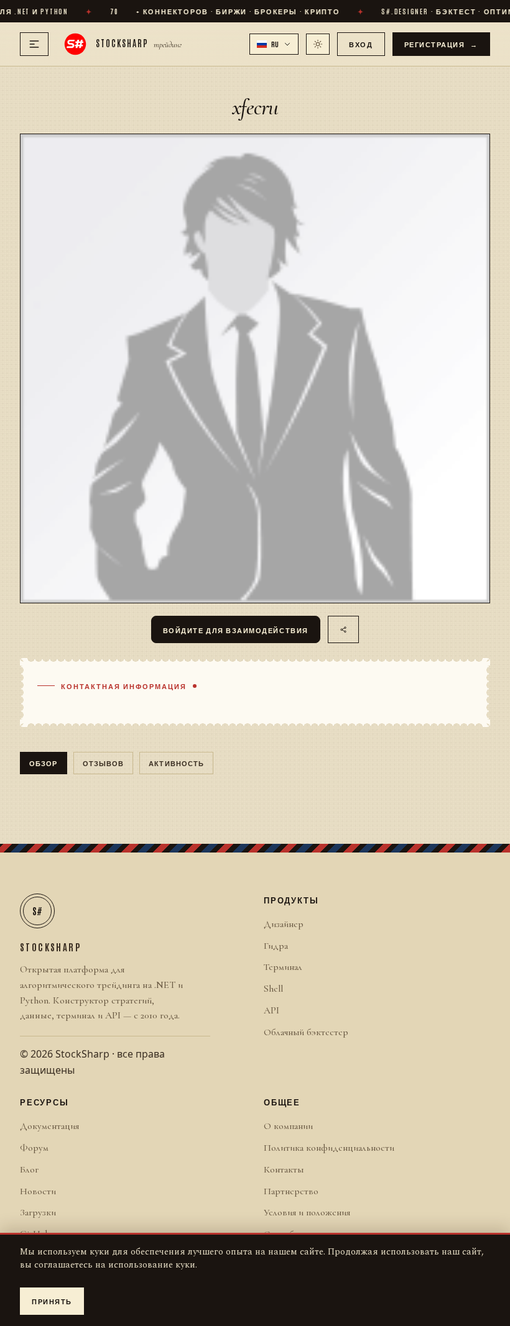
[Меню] (34, 44)
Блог (29, 1169)
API (271, 1010)
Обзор (43, 762)
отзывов (103, 762)
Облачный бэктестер (306, 1032)
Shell (273, 988)
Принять (52, 1300)
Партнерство (291, 1191)
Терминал (283, 966)
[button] (274, 44)
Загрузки (38, 1212)
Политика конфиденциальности (329, 1147)
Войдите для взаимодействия (235, 629)
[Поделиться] (343, 629)
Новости (38, 1191)
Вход (361, 43)
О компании (288, 1126)
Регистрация (441, 43)
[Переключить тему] (318, 44)
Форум (34, 1147)
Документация (49, 1126)
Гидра (276, 945)
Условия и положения (307, 1212)
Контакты (284, 1169)
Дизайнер (284, 924)
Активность (176, 762)
